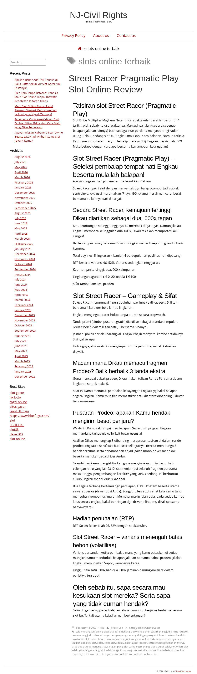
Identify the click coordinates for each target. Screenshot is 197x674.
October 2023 (23, 325)
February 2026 (24, 182)
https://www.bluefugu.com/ (29, 416)
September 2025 (25, 208)
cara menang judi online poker (132, 631)
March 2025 (22, 238)
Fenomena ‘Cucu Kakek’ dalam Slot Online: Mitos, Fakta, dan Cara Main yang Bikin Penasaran (37, 123)
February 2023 (24, 366)
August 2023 (23, 336)
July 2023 (20, 341)
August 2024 (23, 274)
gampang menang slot (128, 635)
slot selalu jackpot (111, 650)
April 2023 (21, 356)
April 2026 (21, 172)
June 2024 (21, 284)
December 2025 (25, 192)
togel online (18, 402)
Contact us (126, 35)
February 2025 (24, 244)
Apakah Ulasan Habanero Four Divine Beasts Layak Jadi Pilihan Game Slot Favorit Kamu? (39, 136)
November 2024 (25, 259)
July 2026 (20, 162)
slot (12, 420)
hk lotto (15, 397)
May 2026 (21, 167)
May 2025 (21, 228)
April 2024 (21, 295)
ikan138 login (19, 411)
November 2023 (25, 320)
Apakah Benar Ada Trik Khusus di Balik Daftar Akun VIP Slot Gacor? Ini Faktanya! (38, 84)
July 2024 (20, 279)
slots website (92, 654)
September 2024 (25, 269)
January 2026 (23, 187)
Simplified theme (183, 671)
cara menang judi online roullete (169, 631)
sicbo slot (109, 642)
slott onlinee (136, 654)
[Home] (80, 48)
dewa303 (16, 434)
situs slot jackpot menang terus (166, 642)
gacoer (110, 635)
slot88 (14, 429)
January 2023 (23, 371)
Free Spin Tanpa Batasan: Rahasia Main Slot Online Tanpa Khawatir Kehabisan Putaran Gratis (36, 97)
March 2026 (22, 177)
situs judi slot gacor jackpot (131, 642)
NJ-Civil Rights (98, 15)
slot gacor (17, 393)
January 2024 (23, 310)
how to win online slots (172, 635)
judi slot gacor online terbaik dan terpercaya (151, 639)
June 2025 (21, 223)
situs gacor (18, 406)
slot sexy (127, 650)
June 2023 (21, 346)
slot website (140, 650)
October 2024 (23, 264)
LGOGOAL (17, 425)
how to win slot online (84, 639)
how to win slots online (111, 639)
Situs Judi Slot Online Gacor (144, 627)
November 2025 (25, 198)
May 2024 (21, 289)
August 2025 (23, 213)
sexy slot (91, 642)
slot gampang (115, 646)
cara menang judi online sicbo (89, 635)
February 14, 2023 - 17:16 (90, 627)
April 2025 (21, 233)
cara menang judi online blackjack (95, 631)
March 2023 (22, 361)
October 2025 (23, 203)
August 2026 (23, 157)
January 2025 (23, 249)
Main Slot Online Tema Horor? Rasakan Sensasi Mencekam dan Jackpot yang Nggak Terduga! (36, 110)
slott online (120, 654)
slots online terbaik (159, 650)
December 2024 (25, 254)
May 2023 (21, 351)
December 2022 (25, 376)
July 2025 (20, 218)
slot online (17, 439)
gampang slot (150, 635)
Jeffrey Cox (117, 627)
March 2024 (22, 300)
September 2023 (25, 330)
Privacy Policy (73, 35)
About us (101, 35)
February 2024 (24, 305)
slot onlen (177, 646)
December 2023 (25, 315)
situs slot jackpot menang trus (89, 646)
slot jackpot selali (160, 646)
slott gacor (107, 654)
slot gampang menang (137, 646)
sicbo (100, 642)
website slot (151, 654)
